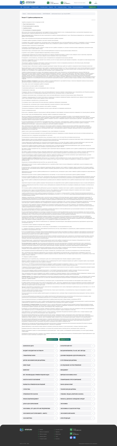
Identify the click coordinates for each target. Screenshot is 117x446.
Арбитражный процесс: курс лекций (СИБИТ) (61, 13)
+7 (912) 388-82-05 (54, 3)
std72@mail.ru (67, 3)
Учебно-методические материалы (34, 13)
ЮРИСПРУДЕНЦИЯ (46, 13)
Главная (24, 13)
